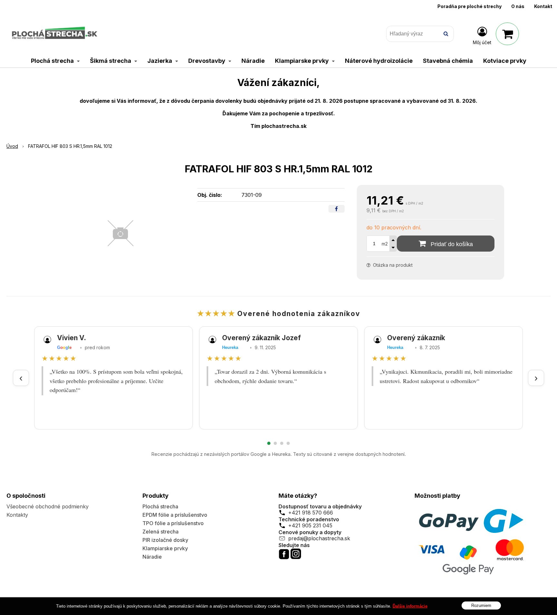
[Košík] (507, 34)
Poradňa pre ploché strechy (469, 6)
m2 (385, 243)
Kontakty (17, 515)
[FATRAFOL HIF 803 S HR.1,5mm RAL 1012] (120, 233)
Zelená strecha (160, 531)
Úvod (12, 146)
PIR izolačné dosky (165, 540)
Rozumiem (481, 605)
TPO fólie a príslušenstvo (173, 523)
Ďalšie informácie (410, 606)
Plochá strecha (160, 506)
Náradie (152, 556)
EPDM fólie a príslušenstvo (174, 515)
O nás (517, 6)
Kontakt (543, 6)
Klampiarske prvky (165, 548)
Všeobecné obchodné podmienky (47, 506)
